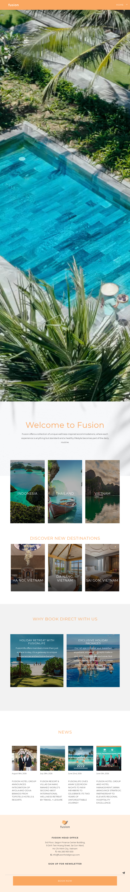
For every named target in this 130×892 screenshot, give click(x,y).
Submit (119, 878)
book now (65, 881)
